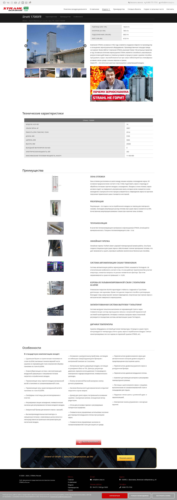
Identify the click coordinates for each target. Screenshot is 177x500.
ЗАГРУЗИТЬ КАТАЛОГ (90, 442)
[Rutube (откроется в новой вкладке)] (30, 2)
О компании (72, 482)
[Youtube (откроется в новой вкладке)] (16, 2)
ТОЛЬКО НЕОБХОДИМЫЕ (140, 496)
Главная (71, 480)
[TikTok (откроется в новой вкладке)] (19, 2)
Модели (24, 21)
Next (85, 45)
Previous (26, 45)
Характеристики (51, 17)
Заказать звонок (136, 2)
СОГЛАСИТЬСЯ (114, 496)
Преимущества (65, 17)
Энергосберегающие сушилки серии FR (41, 21)
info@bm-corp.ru (167, 2)
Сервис (70, 490)
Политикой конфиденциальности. (61, 497)
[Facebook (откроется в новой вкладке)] (4, 2)
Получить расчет (125, 458)
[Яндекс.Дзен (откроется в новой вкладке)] (23, 2)
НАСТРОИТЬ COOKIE (163, 496)
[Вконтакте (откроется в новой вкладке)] (8, 2)
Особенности (78, 17)
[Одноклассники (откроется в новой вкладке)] (26, 2)
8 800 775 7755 (152, 2)
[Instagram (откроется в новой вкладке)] (12, 2)
